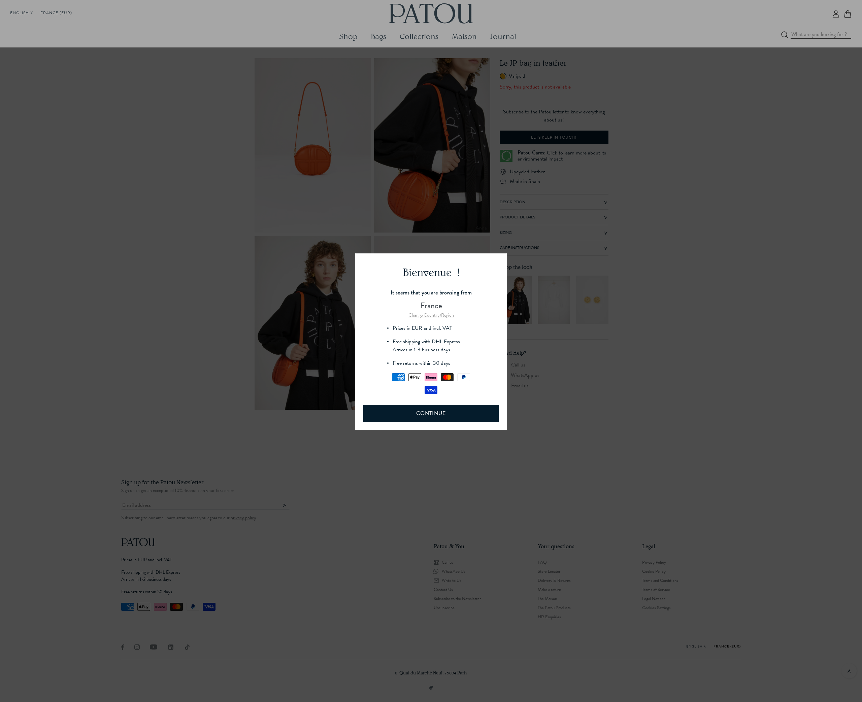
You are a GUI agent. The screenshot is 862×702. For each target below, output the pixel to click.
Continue (430, 413)
